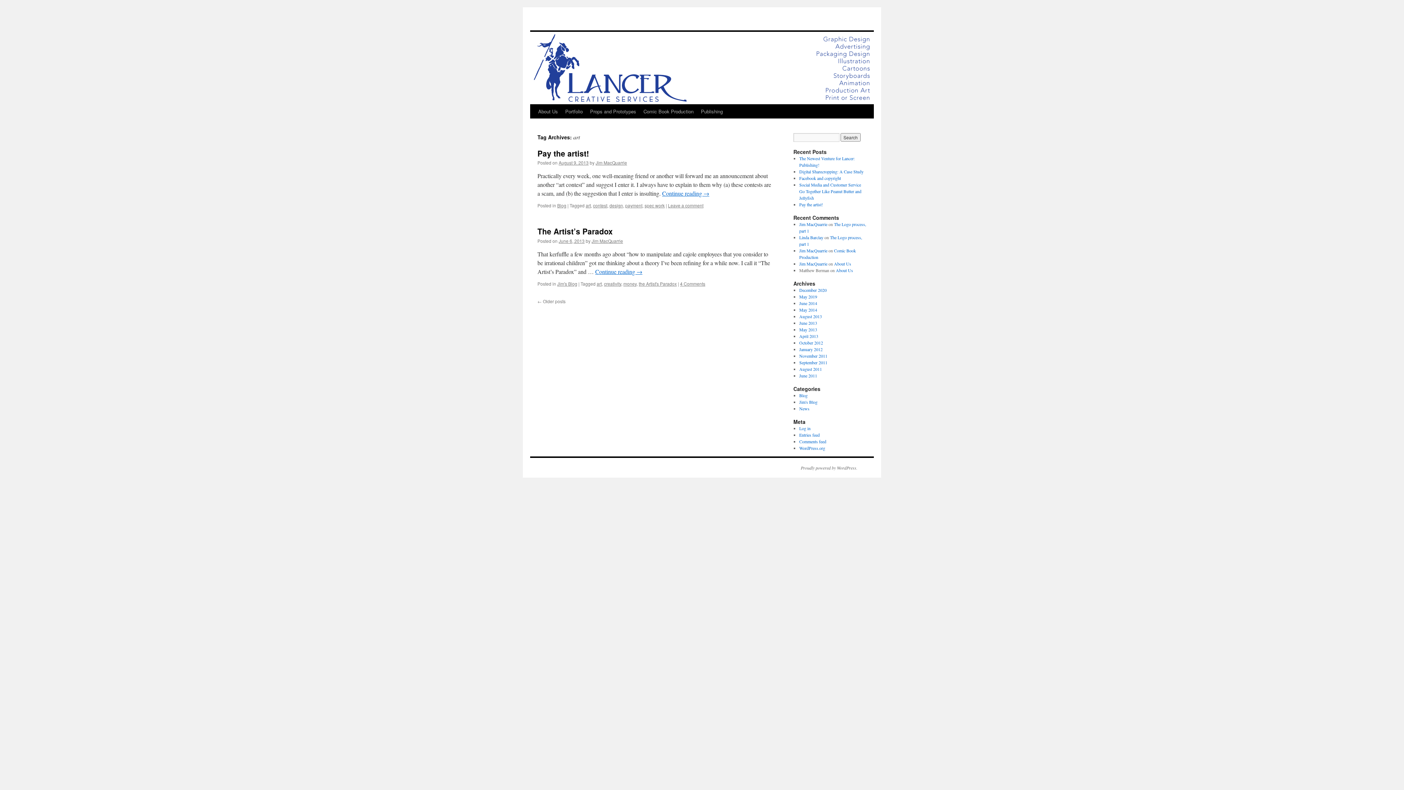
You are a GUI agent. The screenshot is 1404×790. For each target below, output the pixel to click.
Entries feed (809, 435)
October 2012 (811, 343)
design (616, 205)
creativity (612, 284)
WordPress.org (812, 448)
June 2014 (808, 303)
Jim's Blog (567, 284)
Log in (805, 428)
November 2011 (813, 356)
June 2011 (808, 376)
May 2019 (808, 297)
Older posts (551, 301)
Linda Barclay (811, 237)
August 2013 (810, 316)
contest (600, 205)
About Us (548, 111)
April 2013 (808, 336)
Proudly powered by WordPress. (829, 468)
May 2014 (808, 310)
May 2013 (808, 329)
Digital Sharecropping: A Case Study (831, 171)
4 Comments (692, 284)
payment (633, 205)
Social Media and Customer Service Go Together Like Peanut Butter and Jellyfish (830, 191)
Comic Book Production (669, 111)
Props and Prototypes (613, 111)
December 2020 (813, 290)
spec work (655, 205)
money (630, 284)
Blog (561, 205)
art (588, 205)
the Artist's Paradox (658, 284)
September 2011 (813, 362)
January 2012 (811, 349)
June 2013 (808, 323)
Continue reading (685, 193)
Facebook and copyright (820, 178)
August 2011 (810, 369)
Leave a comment (685, 205)
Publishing (712, 111)
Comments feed (812, 441)
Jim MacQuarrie (611, 162)
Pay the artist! (563, 153)
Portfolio (574, 111)
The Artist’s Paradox (575, 231)
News (804, 408)
